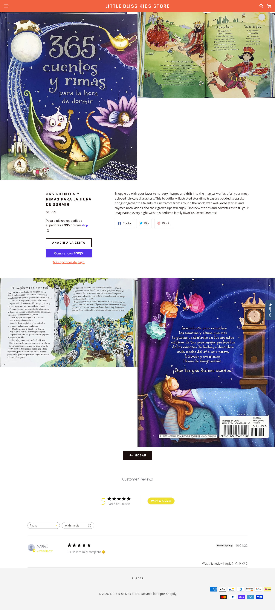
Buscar (137, 578)
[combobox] (44, 525)
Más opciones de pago (69, 262)
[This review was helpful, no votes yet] (237, 563)
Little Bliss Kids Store (137, 6)
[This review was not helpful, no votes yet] (243, 563)
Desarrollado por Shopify (158, 594)
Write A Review (161, 501)
